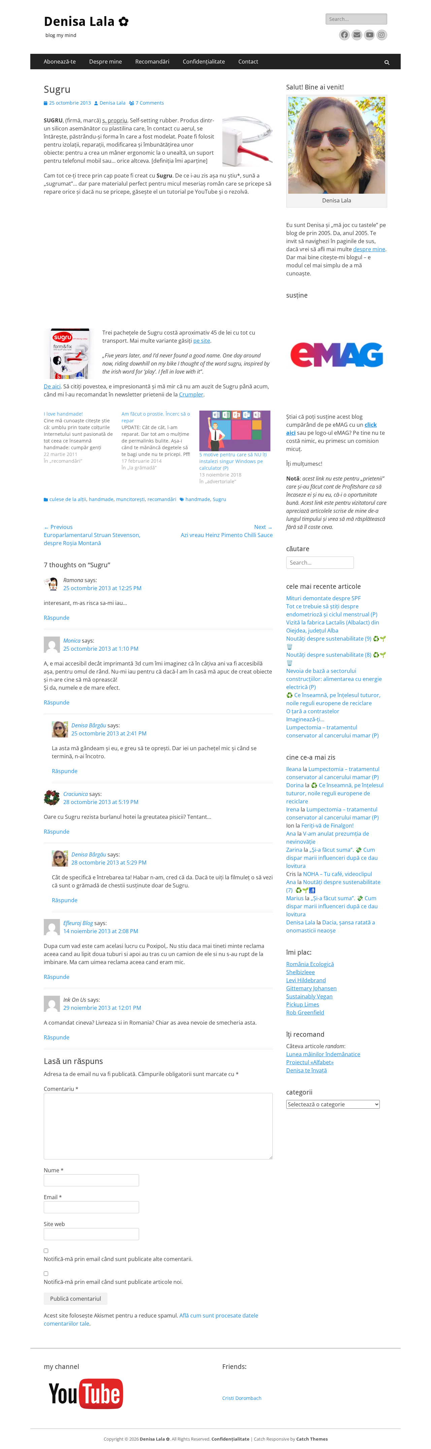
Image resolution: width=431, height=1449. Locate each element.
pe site (201, 340)
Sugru (219, 499)
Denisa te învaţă (306, 1070)
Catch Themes (312, 1439)
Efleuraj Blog (78, 923)
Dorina (295, 785)
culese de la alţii (67, 499)
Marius (295, 898)
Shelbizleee (300, 972)
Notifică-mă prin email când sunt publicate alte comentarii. (118, 1259)
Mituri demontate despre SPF (323, 598)
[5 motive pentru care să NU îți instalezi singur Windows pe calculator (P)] (234, 431)
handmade (101, 499)
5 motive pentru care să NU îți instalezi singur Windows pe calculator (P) (233, 461)
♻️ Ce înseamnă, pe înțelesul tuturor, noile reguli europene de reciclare (335, 793)
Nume (54, 1170)
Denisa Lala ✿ (86, 21)
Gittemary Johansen (311, 988)
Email (53, 1197)
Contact (248, 61)
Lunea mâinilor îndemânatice (323, 1054)
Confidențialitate (204, 61)
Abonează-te (60, 61)
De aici (52, 386)
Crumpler (191, 394)
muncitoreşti (130, 499)
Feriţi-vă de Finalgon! (327, 825)
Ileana (293, 769)
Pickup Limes (302, 1004)
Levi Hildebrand (306, 980)
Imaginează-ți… (305, 719)
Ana (291, 833)
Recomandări (152, 61)
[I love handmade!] (83, 437)
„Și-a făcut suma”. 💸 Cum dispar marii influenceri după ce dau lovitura (332, 858)
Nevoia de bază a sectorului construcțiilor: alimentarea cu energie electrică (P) (334, 679)
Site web (54, 1224)
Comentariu (61, 1089)
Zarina (294, 849)
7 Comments (150, 103)
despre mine (369, 249)
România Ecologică (310, 964)
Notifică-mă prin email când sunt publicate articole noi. (113, 1282)
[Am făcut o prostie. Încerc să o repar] (160, 441)
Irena (292, 809)
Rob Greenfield (305, 1012)
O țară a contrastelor (312, 711)
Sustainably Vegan (309, 996)
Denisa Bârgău (88, 725)
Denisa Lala (113, 103)
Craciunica (75, 794)
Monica (71, 640)
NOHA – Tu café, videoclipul (337, 874)
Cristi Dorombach (242, 1398)
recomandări (161, 499)
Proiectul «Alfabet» (310, 1062)
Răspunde (56, 617)
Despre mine (105, 61)
